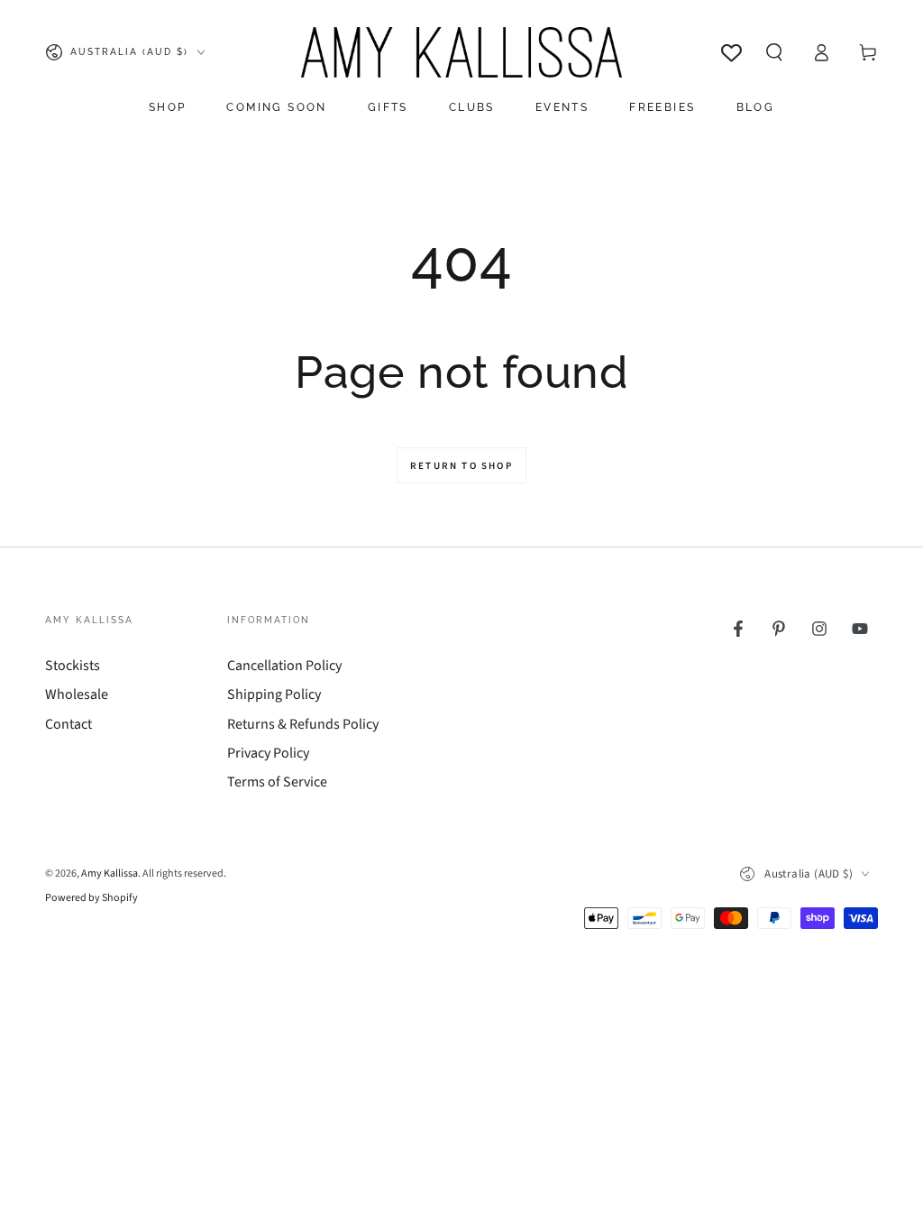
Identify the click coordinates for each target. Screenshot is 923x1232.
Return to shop (461, 466)
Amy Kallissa (109, 873)
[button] (774, 52)
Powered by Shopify (91, 898)
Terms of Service (277, 782)
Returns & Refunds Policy (303, 724)
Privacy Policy (268, 753)
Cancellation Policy (284, 666)
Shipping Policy (274, 694)
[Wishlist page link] (731, 52)
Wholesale (76, 694)
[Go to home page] (461, 52)
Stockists (72, 666)
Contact (68, 724)
